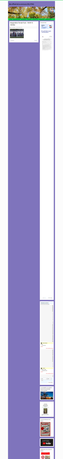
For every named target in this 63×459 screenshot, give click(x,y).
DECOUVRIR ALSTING (16, 19)
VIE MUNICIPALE (23, 19)
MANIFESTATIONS (41, 19)
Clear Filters (51, 382)
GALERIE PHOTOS (48, 19)
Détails (42, 346)
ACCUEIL (10, 19)
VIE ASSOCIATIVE (35, 19)
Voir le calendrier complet (49, 348)
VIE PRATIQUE (29, 19)
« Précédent (12, 40)
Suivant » (36, 40)
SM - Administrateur (13, 27)
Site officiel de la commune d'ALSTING (21, 4)
